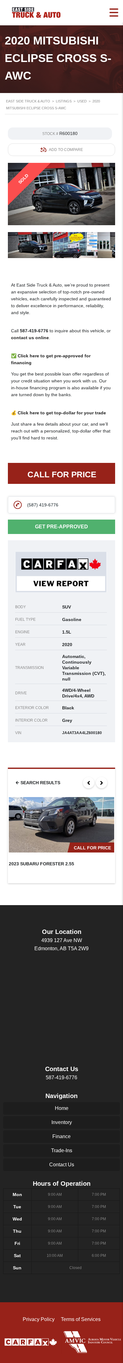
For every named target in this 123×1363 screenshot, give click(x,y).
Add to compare (66, 150)
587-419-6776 (34, 330)
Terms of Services (81, 1319)
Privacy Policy (39, 1319)
